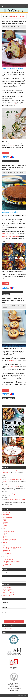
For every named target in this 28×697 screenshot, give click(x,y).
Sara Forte (12, 145)
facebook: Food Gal (7, 595)
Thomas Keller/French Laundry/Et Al (11, 561)
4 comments (22, 172)
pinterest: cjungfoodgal (8, 592)
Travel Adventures (7, 562)
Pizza (4, 551)
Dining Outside (6, 527)
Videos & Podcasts (7, 564)
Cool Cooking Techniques (9, 523)
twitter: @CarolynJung (8, 589)
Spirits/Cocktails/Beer (8, 559)
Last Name (4, 612)
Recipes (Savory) (7, 553)
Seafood (5, 558)
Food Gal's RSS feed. (8, 628)
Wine (4, 565)
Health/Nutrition (7, 544)
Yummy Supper (16, 357)
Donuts (4, 528)
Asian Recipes (6, 514)
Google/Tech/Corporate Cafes (10, 541)
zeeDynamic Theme (22, 695)
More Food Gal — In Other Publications (12, 547)
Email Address (5, 602)
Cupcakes (5, 525)
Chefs (3, 291)
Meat (4, 545)
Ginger (4, 537)
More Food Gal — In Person (9, 548)
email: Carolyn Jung (7, 587)
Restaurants (6, 556)
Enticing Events (6, 530)
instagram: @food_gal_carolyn (10, 590)
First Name (4, 607)
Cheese (4, 519)
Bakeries (5, 516)
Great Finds (20, 291)
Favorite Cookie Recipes (8, 531)
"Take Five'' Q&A (7, 513)
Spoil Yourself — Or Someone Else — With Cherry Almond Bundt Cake (14, 22)
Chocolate (9, 291)
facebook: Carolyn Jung (8, 594)
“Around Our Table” (11, 104)
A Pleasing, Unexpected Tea (13, 486)
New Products (6, 550)
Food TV (5, 533)
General (7, 161)
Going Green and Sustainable (9, 539)
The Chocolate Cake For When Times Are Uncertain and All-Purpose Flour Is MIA (14, 167)
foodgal (17, 26)
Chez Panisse (14, 366)
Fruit (3, 161)
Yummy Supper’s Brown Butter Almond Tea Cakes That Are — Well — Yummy (14, 300)
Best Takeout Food (7, 517)
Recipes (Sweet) (14, 161)
